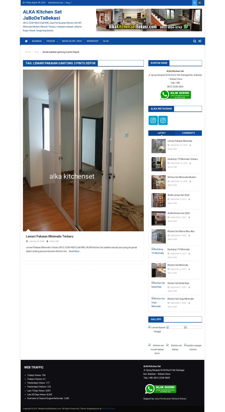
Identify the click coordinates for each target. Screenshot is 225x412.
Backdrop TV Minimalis (179, 249)
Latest (162, 133)
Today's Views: (34, 375)
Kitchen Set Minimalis (178, 265)
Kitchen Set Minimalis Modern (182, 177)
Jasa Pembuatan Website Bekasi (170, 398)
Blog (68, 3)
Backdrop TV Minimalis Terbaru (183, 159)
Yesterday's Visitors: (37, 386)
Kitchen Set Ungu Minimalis (181, 299)
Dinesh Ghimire (108, 409)
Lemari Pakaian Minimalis (180, 141)
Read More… (75, 251)
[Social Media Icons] (153, 120)
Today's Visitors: (35, 379)
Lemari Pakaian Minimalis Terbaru (49, 236)
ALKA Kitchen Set (55, 3)
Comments (188, 133)
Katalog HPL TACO (72, 41)
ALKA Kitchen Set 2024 (179, 213)
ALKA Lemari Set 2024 (178, 195)
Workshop (92, 41)
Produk (51, 41)
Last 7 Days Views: (36, 390)
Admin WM (54, 241)
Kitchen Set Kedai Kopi (178, 283)
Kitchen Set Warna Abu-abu (181, 231)
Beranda (37, 41)
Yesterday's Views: (36, 383)
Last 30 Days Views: (37, 394)
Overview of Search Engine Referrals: (45, 398)
